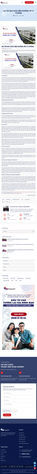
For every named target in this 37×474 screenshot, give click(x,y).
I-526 (16, 280)
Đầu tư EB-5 (13, 278)
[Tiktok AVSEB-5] (17, 467)
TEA (22, 199)
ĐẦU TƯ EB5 (27, 199)
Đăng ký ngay (7, 414)
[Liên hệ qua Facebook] (35, 465)
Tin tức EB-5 (21, 15)
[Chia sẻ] (3, 202)
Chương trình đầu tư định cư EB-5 (18, 192)
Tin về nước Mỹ (6, 263)
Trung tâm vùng (6, 280)
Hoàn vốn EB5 (5, 278)
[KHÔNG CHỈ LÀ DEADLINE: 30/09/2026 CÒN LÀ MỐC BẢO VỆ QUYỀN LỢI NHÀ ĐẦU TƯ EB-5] (4, 250)
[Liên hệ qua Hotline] (35, 468)
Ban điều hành (21, 435)
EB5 (3, 199)
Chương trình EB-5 (22, 437)
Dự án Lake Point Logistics (24, 443)
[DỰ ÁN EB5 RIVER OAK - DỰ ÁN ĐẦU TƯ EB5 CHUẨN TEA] (18, 317)
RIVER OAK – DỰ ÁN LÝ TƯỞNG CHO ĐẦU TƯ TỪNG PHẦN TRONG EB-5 (20, 244)
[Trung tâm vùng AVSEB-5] (4, 2)
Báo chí (4, 270)
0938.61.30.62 (25, 453)
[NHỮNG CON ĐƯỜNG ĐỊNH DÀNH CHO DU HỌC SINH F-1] (4, 240)
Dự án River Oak (20, 278)
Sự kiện (4, 267)
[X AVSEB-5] (20, 467)
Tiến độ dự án (3, 460)
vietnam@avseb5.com (26, 456)
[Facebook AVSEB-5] (10, 467)
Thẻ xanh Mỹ (28, 278)
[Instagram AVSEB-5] (15, 467)
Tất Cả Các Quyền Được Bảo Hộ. (30, 466)
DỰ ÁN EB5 (8, 199)
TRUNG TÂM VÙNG (15, 199)
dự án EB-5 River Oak (30, 192)
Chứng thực (3, 456)
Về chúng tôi (21, 432)
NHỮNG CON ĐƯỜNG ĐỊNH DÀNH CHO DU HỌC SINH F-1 (18, 239)
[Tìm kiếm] (33, 231)
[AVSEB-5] (5, 429)
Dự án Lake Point (22, 441)
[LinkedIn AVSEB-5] (22, 467)
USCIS (20, 280)
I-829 (12, 280)
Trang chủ (16, 15)
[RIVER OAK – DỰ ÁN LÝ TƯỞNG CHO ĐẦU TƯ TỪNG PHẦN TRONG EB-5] (4, 245)
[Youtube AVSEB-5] (12, 467)
